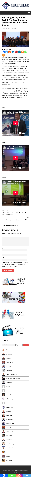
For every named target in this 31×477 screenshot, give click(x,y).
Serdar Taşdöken (10, 448)
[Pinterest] (16, 52)
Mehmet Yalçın (10, 399)
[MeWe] (19, 52)
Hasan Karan (9, 382)
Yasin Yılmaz (9, 460)
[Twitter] (6, 52)
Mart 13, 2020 (6, 28)
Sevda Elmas (9, 452)
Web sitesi (4, 258)
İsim (3, 248)
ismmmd (14, 28)
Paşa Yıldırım (9, 435)
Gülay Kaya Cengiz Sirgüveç (13, 378)
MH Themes (15, 470)
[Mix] (22, 52)
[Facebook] (3, 52)
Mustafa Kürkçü (10, 423)
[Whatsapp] (25, 52)
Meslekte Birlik (9, 403)
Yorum (3, 236)
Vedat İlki (8, 456)
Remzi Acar (9, 440)
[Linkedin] (12, 52)
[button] (29, 13)
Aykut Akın (8, 358)
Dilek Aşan (8, 366)
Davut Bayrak (9, 362)
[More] (3, 55)
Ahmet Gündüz (10, 350)
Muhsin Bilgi (9, 415)
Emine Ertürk (9, 370)
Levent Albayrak (10, 395)
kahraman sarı (9, 391)
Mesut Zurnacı (9, 411)
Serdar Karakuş (10, 444)
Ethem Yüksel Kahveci (11, 374)
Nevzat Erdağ (9, 427)
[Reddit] (9, 52)
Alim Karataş (9, 354)
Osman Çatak (9, 431)
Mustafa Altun (9, 419)
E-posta (4, 253)
